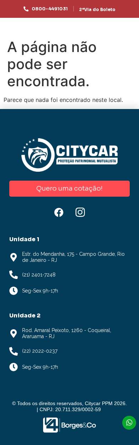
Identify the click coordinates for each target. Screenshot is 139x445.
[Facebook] (58, 212)
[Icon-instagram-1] (80, 212)
